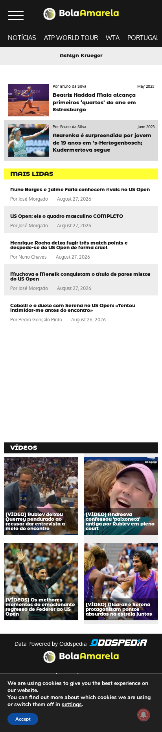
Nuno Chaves (32, 257)
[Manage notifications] (143, 714)
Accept (22, 719)
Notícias (22, 37)
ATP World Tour (71, 37)
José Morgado (33, 199)
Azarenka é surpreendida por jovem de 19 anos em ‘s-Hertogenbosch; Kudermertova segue (102, 142)
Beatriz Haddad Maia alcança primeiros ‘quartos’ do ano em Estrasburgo (94, 102)
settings (72, 704)
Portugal (143, 37)
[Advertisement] (63, 384)
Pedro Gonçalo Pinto (40, 320)
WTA (113, 37)
